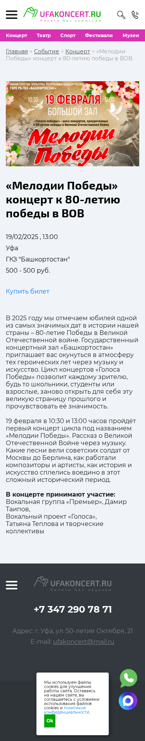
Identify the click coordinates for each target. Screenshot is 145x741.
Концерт (16, 35)
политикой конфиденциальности (66, 710)
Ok (49, 721)
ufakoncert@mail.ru (83, 641)
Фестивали (99, 35)
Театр (44, 35)
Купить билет (27, 291)
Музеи (131, 35)
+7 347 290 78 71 (73, 609)
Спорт (67, 35)
